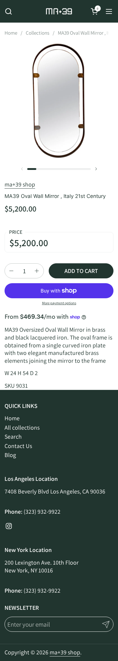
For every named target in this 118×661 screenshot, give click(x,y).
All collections (22, 427)
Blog (10, 455)
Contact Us (18, 446)
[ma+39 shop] (59, 11)
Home (12, 418)
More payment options (59, 303)
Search (13, 436)
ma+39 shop (20, 184)
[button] (8, 11)
